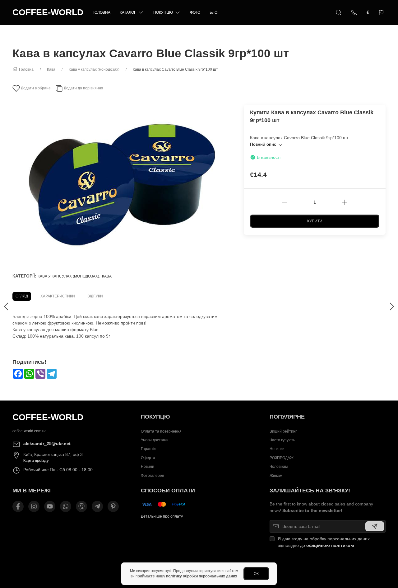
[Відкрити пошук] (338, 12)
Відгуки (95, 296)
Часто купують (282, 440)
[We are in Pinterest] (113, 506)
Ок (256, 573)
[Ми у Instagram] (33, 506)
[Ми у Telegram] (97, 506)
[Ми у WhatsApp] (65, 506)
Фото (195, 12)
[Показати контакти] (354, 12)
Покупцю (163, 12)
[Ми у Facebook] (18, 506)
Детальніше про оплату (162, 516)
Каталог (128, 12)
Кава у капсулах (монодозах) (68, 276)
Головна (101, 12)
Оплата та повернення (161, 431)
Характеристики (57, 296)
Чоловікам (279, 466)
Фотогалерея (152, 475)
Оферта (148, 458)
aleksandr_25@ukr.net (47, 443)
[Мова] (382, 12)
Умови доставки (155, 440)
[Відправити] (374, 526)
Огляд (22, 296)
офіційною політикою (330, 545)
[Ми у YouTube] (49, 506)
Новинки (277, 449)
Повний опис (263, 144)
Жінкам (276, 475)
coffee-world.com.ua (29, 431)
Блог (215, 12)
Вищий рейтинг (283, 431)
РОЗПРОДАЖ (282, 458)
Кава (107, 276)
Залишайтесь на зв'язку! (310, 490)
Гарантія (148, 449)
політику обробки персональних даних (201, 576)
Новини (147, 466)
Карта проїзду (36, 460)
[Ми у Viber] (81, 506)
